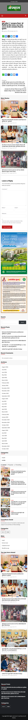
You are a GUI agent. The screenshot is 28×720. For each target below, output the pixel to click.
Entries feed (5, 542)
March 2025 (5, 411)
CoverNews (20, 716)
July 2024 (4, 433)
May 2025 (4, 406)
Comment (5, 189)
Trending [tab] (18, 465)
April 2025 (4, 409)
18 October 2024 (12, 31)
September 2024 (6, 427)
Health (3, 457)
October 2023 (5, 448)
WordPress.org (5, 548)
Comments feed (6, 545)
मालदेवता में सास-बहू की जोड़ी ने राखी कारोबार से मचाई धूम (12, 349)
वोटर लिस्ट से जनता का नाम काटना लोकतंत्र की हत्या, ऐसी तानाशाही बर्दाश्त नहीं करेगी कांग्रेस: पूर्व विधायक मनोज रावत (14, 337)
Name (4, 207)
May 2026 (4, 374)
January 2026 (5, 385)
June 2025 (4, 404)
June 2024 (4, 435)
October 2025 (5, 393)
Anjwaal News (5, 651)
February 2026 (5, 382)
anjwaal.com (5, 31)
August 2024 (5, 430)
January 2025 (5, 417)
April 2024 (4, 440)
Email (16, 207)
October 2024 (5, 425)
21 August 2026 (12, 148)
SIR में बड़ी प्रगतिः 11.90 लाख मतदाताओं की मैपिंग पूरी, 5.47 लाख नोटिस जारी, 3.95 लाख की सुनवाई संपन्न (14, 345)
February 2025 (5, 414)
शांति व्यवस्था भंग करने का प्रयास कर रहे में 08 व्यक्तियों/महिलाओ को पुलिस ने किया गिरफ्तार (14, 341)
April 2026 (4, 377)
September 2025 (6, 396)
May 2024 (4, 438)
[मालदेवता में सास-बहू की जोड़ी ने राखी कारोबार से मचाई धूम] (5, 512)
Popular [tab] (10, 465)
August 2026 (5, 367)
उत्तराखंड (3, 21)
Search (3, 317)
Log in (3, 540)
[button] (2, 15)
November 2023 (6, 446)
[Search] (26, 15)
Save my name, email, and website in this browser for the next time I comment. (12, 221)
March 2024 (5, 443)
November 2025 (6, 390)
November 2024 (6, 422)
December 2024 (6, 419)
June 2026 (4, 372)
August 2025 (5, 398)
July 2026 (4, 369)
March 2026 (5, 380)
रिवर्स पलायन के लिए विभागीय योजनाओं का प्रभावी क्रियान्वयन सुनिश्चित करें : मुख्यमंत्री (13, 332)
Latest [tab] (4, 465)
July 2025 (4, 401)
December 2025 (6, 388)
